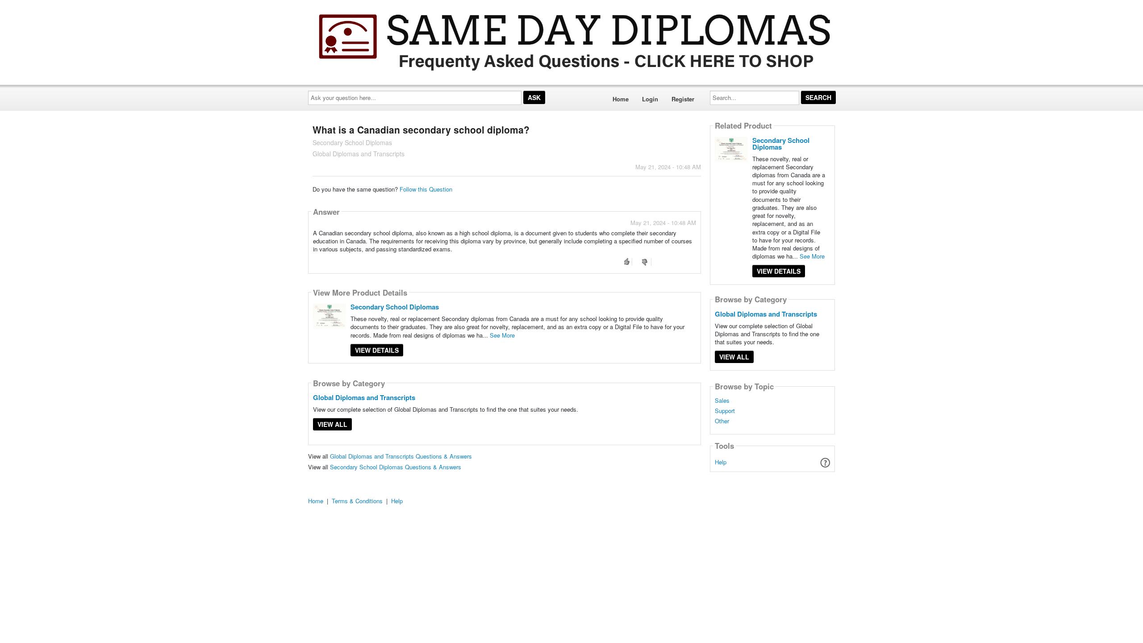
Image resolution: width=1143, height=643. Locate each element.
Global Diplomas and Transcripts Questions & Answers (401, 456)
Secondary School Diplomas (394, 307)
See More (502, 335)
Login (650, 99)
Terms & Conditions (357, 501)
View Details (377, 350)
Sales (722, 400)
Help (720, 462)
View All (332, 424)
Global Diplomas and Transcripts (364, 397)
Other (722, 421)
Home (621, 99)
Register (683, 99)
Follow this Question (426, 189)
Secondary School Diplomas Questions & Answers (395, 467)
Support (725, 411)
